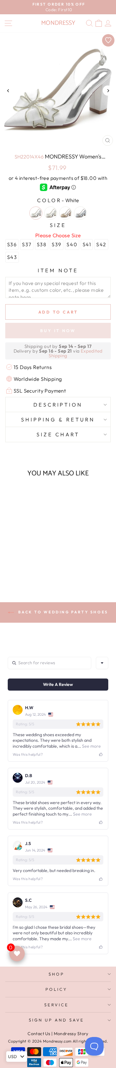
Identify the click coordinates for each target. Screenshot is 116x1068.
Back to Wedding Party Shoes (62, 612)
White (36, 213)
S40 (72, 244)
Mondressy (58, 23)
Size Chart (58, 434)
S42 (101, 244)
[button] (25, 559)
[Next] (108, 91)
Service (56, 1004)
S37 (27, 244)
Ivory (51, 213)
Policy (56, 989)
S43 (12, 257)
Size (58, 225)
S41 (87, 244)
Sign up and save (56, 1019)
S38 (42, 244)
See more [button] (91, 746)
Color (58, 200)
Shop (56, 974)
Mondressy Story (71, 1033)
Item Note (58, 270)
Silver (80, 213)
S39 (57, 244)
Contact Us (39, 1033)
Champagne (65, 213)
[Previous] (8, 91)
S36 (12, 244)
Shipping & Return (58, 419)
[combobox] (102, 663)
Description (58, 404)
